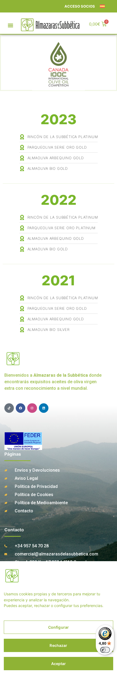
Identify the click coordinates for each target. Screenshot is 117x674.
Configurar (58, 627)
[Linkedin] (43, 408)
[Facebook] (20, 408)
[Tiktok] (9, 408)
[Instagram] (32, 408)
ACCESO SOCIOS (79, 6)
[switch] (105, 650)
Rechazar (58, 645)
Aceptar (58, 663)
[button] (10, 25)
